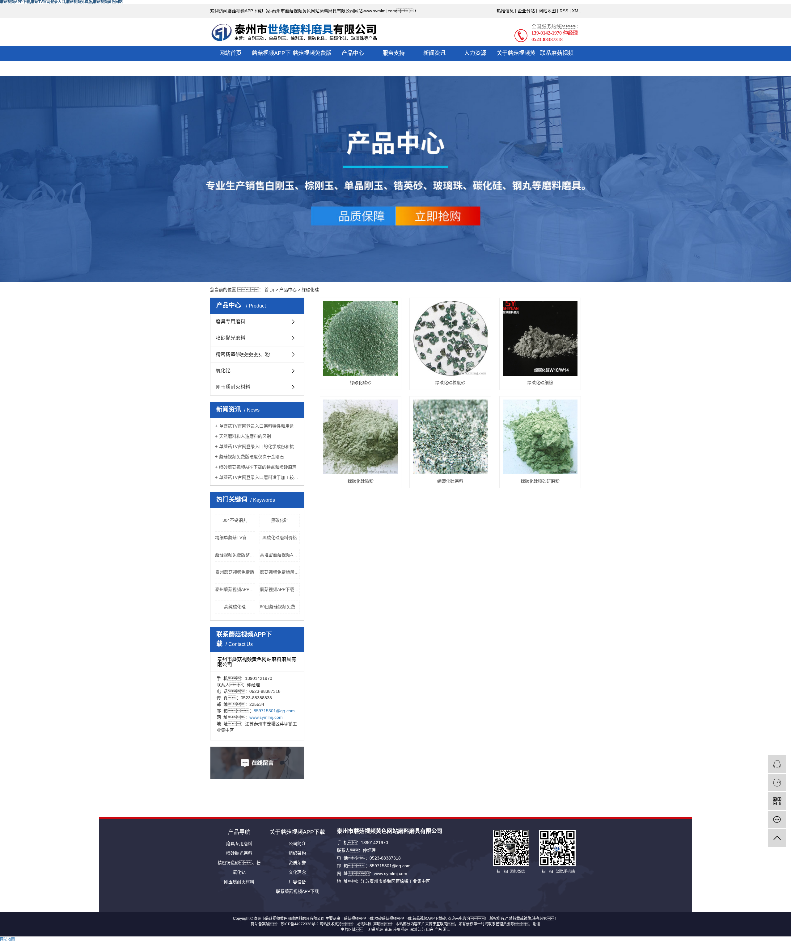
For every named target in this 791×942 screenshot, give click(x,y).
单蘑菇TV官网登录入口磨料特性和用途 (256, 426)
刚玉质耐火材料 (233, 387)
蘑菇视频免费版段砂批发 (280, 572)
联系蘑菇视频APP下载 (556, 60)
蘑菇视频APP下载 (271, 60)
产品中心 (353, 53)
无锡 (371, 929)
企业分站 (526, 10)
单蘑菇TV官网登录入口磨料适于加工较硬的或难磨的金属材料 (259, 477)
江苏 (421, 929)
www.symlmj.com (266, 717)
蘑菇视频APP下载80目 (280, 589)
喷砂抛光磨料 (230, 338)
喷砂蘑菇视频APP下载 (393, 918)
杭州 (379, 929)
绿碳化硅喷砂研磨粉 (540, 481)
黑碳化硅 (279, 520)
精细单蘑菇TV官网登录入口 (235, 537)
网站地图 (547, 10)
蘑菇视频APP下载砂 (429, 918)
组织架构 (297, 853)
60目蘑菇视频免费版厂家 (280, 606)
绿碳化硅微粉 (361, 481)
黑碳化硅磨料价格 (279, 537)
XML (576, 10)
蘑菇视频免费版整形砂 (235, 554)
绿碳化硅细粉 (540, 382)
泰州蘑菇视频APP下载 (235, 589)
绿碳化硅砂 (360, 382)
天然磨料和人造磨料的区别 (245, 436)
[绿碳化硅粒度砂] (450, 338)
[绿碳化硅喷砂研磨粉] (540, 437)
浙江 (446, 929)
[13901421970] (777, 782)
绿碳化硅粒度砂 (450, 382)
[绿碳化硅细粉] (540, 338)
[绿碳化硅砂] (360, 338)
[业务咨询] (777, 764)
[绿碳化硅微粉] (360, 437)
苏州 (396, 929)
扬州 (404, 929)
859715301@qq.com (274, 710)
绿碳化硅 (310, 289)
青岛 (388, 929)
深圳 (413, 929)
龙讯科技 (364, 924)
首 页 (269, 289)
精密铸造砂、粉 (243, 354)
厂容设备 (297, 881)
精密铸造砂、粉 (239, 862)
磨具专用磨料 (230, 321)
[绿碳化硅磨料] (450, 437)
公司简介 (297, 843)
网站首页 (230, 53)
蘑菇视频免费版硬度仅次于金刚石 (251, 456)
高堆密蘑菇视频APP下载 (280, 554)
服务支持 (394, 53)
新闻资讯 (434, 53)
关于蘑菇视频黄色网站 (516, 60)
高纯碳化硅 (235, 606)
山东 (430, 929)
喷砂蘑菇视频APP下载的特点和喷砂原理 (258, 467)
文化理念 (297, 872)
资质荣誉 (297, 862)
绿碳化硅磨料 (450, 481)
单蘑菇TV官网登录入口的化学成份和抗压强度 (259, 446)
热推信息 (505, 10)
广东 (438, 929)
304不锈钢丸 (234, 520)
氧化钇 (223, 370)
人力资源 (475, 53)
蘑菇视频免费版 (312, 53)
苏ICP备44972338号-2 (300, 924)
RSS (564, 10)
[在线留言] (777, 819)
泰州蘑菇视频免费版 (234, 572)
